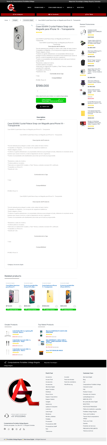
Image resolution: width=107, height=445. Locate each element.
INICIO (29, 7)
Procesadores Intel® (51, 426)
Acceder (66, 377)
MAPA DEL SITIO (87, 399)
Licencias (48, 409)
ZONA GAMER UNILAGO (55, 7)
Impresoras (49, 404)
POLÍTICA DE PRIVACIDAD (90, 406)
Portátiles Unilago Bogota (90, 411)
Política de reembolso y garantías (92, 409)
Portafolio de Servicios (89, 426)
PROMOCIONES (39, 7)
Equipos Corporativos (51, 397)
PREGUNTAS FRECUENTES (90, 428)
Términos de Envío (88, 431)
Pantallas (48, 419)
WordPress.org (68, 384)
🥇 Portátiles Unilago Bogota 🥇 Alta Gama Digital (19, 439)
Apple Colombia (50, 389)
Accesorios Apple (28, 20)
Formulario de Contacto (89, 394)
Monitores (48, 414)
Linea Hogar (49, 411)
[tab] (41, 118)
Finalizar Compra (87, 391)
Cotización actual (87, 387)
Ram (47, 429)
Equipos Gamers (50, 399)
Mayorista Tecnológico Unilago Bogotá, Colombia (84, 1)
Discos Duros (49, 394)
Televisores (49, 431)
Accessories (49, 382)
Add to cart (45, 106)
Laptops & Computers (51, 406)
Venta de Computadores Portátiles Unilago (20, 1)
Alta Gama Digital (50, 387)
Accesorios (49, 377)
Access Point (49, 379)
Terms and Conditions (89, 414)
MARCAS (69, 7)
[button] (99, 7)
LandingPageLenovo (88, 397)
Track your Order (88, 421)
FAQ (84, 389)
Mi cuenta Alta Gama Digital (90, 401)
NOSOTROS (80, 7)
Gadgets (15, 20)
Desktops (48, 391)
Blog (84, 379)
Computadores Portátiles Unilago (92, 384)
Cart (84, 382)
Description (41, 117)
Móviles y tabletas (50, 416)
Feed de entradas (69, 379)
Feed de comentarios (70, 382)
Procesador (49, 421)
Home (6, 20)
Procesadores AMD (51, 424)
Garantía (85, 423)
